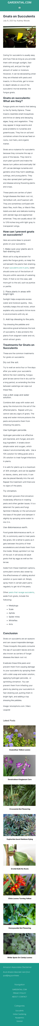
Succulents (19, 1010)
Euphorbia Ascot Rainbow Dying (20, 839)
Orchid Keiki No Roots (20, 869)
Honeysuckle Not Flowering (20, 928)
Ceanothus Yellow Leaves (19, 750)
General (19, 1021)
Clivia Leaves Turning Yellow (19, 898)
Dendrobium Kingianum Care (20, 779)
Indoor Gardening (19, 1014)
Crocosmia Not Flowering (19, 809)
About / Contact (19, 996)
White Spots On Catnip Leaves (19, 958)
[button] (19, 7)
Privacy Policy (19, 993)
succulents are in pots (19, 268)
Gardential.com (19, 2)
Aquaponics (19, 1017)
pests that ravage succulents (21, 592)
